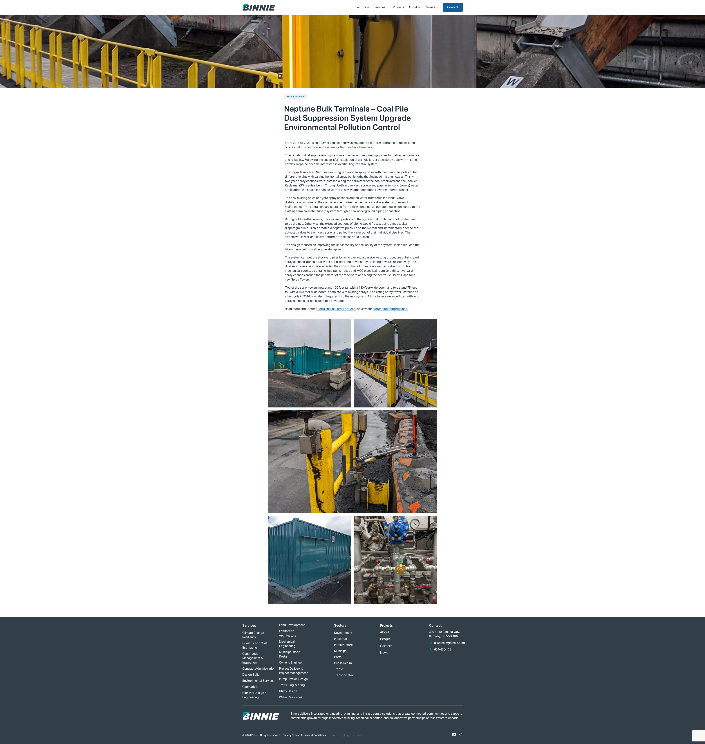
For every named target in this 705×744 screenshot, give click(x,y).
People (385, 639)
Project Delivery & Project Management (293, 671)
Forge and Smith (353, 735)
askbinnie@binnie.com (449, 643)
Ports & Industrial (295, 96)
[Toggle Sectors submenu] (368, 7)
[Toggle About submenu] (419, 7)
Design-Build (251, 675)
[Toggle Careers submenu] (437, 7)
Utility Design (288, 691)
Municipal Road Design (289, 654)
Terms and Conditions (313, 735)
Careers (430, 7)
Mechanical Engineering (287, 644)
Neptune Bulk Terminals (356, 147)
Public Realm (343, 663)
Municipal (340, 651)
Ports (337, 657)
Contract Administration (258, 669)
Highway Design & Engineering (254, 695)
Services (379, 7)
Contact (452, 7)
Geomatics (249, 687)
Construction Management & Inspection (252, 658)
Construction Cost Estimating (254, 645)
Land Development (292, 625)
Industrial (340, 639)
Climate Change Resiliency (253, 635)
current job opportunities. (390, 309)
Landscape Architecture (287, 633)
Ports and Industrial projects (336, 309)
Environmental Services (258, 681)
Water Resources (290, 697)
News (384, 652)
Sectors (360, 7)
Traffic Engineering (292, 685)
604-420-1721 (443, 649)
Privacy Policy (291, 735)
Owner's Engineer (291, 662)
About (413, 7)
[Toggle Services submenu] (387, 7)
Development (343, 633)
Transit (339, 669)
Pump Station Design (293, 679)
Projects (398, 7)
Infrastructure (343, 645)
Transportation (344, 675)
